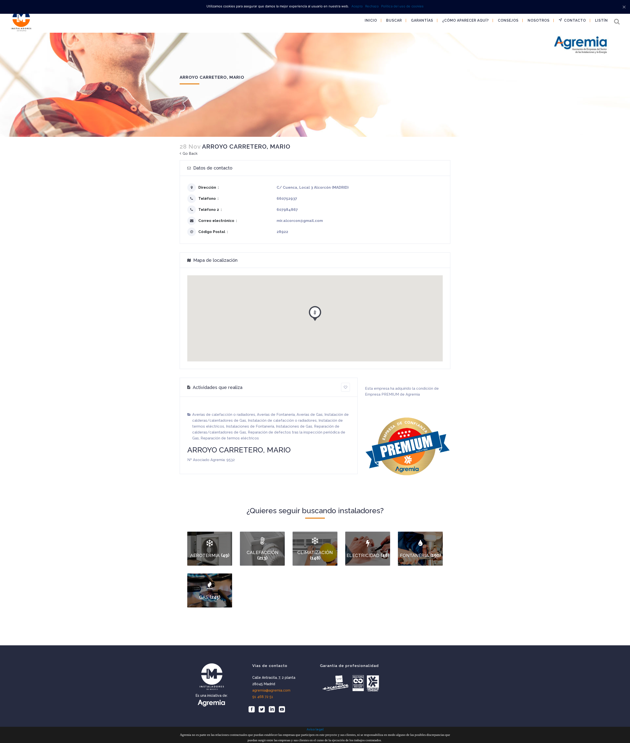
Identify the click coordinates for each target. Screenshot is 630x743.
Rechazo (372, 6)
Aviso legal (315, 729)
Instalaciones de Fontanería (250, 426)
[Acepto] (623, 6)
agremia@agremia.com (271, 690)
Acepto (357, 6)
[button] (315, 312)
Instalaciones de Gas (294, 426)
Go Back (190, 153)
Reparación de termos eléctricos (230, 438)
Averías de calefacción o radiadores (223, 414)
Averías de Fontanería (276, 414)
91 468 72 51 (262, 697)
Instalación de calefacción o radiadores (282, 420)
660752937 (287, 198)
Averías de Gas (310, 414)
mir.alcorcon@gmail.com (300, 220)
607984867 (287, 209)
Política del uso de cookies (402, 6)
